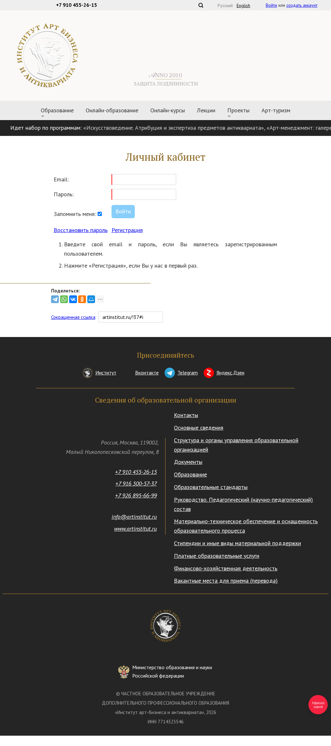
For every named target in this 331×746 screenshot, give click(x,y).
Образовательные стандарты (211, 487)
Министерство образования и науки (172, 671)
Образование (190, 474)
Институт (105, 372)
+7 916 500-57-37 (136, 483)
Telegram (187, 372)
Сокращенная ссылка (73, 317)
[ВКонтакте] (73, 299)
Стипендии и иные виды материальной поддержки (237, 543)
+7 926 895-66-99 (136, 495)
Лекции (206, 110)
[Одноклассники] (82, 299)
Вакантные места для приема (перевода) (226, 580)
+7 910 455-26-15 (136, 471)
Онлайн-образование (112, 110)
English (243, 5)
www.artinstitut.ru (135, 528)
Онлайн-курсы (167, 110)
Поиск (201, 5)
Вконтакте (147, 372)
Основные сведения (198, 427)
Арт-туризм (276, 110)
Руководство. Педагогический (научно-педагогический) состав (243, 504)
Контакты (186, 415)
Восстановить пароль (81, 230)
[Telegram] (55, 299)
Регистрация (127, 230)
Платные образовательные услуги (216, 555)
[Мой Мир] (91, 299)
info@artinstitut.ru (134, 516)
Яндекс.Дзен (230, 372)
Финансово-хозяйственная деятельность (225, 568)
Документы (188, 461)
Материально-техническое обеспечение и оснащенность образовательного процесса (246, 525)
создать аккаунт (301, 5)
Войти (271, 5)
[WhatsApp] (64, 299)
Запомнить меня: (76, 214)
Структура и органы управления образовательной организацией (236, 444)
